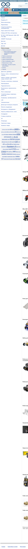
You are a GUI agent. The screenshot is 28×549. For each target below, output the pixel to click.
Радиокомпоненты (5, 85)
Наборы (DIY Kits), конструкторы (9, 33)
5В (15, 131)
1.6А (5, 129)
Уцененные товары (6, 123)
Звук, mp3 (3, 43)
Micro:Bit (9, 144)
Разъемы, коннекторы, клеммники (9, 81)
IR (14, 141)
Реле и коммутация (6, 91)
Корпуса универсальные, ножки (9, 111)
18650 (16, 129)
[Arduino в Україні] (6, 5)
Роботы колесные (6, 50)
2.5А (5, 131)
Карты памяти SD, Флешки (7, 30)
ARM (18, 134)
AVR (5, 137)
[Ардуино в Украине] (2, 9)
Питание (11, 158)
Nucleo (15, 144)
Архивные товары (5, 125)
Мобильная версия (4, 0)
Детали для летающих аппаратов (9, 104)
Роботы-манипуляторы (8, 59)
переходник (6, 158)
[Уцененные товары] (10, 9)
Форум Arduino (13, 0)
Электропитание (5, 102)
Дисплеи (3, 41)
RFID (18, 146)
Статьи (16, 9)
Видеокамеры (4, 24)
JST (16, 142)
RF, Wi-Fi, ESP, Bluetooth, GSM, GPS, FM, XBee (10, 36)
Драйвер (4, 154)
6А (17, 131)
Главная (3, 546)
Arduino (3, 17)
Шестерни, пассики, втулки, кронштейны (9, 65)
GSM (13, 141)
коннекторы (9, 156)
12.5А (8, 129)
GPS (11, 141)
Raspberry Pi (4, 20)
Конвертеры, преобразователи (8, 97)
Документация (21, 0)
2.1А (2, 131)
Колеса (4, 67)
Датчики (3, 45)
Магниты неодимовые (6, 107)
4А (13, 131)
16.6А (13, 129)
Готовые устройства (6, 116)
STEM (14, 149)
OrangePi (3, 146)
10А (6, 129)
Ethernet (3, 141)
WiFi (14, 151)
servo (7, 149)
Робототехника (5, 48)
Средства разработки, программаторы (6, 27)
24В (7, 131)
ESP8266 (17, 139)
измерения (18, 154)
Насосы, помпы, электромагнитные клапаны (10, 74)
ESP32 (12, 139)
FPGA (6, 141)
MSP (12, 144)
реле (14, 158)
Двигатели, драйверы (6, 71)
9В (4, 134)
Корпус (14, 156)
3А (11, 131)
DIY (9, 139)
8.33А (3, 134)
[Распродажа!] (6, 9)
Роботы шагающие (6, 57)
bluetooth (8, 137)
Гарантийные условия (12, 546)
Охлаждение (4, 113)
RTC (19, 146)
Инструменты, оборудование (8, 109)
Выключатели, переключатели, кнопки (8, 89)
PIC (6, 146)
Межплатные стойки (7, 62)
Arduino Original (12, 134)
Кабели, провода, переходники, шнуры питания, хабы (9, 78)
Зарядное (9, 154)
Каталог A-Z (4, 12)
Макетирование (5, 83)
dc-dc (16, 137)
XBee (17, 151)
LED (2, 100)
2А (10, 131)
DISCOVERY (5, 139)
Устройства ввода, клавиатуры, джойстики (8, 94)
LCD (19, 141)
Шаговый (17, 158)
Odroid (18, 144)
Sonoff (10, 149)
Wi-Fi (12, 151)
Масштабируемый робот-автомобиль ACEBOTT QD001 (10, 53)
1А (19, 129)
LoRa (6, 144)
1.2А (3, 129)
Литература (4, 120)
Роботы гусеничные (7, 56)
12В (11, 129)
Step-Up (17, 149)
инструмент (4, 156)
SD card (4, 149)
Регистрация (23, 546)
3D (2, 118)
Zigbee (19, 151)
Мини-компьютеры (5, 22)
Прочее (4, 69)
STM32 (3, 151)
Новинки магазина (13, 12)
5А (14, 131)
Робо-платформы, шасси (8, 61)
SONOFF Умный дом (6, 38)
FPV (8, 141)
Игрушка (14, 154)
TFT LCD (8, 151)
